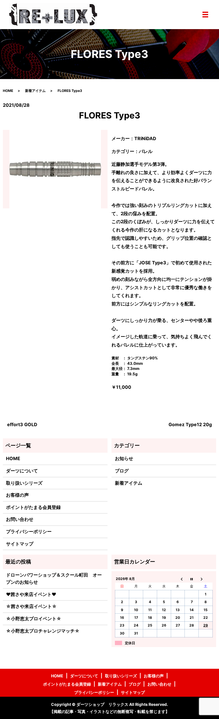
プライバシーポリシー (29, 531)
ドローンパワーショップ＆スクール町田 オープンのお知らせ (54, 578)
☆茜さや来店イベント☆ (31, 606)
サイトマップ (19, 544)
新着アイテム (35, 90)
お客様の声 (17, 495)
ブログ (122, 471)
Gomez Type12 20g (190, 424)
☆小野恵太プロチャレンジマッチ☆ (43, 631)
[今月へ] (192, 579)
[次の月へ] (206, 579)
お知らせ (124, 458)
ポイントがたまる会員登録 (33, 507)
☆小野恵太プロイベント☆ (33, 618)
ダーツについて (22, 471)
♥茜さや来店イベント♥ (31, 594)
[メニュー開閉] (205, 14)
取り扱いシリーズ (24, 483)
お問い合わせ (19, 519)
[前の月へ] (178, 579)
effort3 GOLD (22, 424)
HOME (8, 90)
